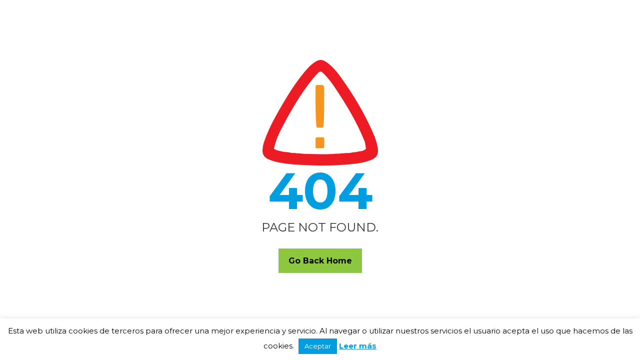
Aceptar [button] (317, 346)
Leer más (357, 345)
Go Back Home (320, 261)
